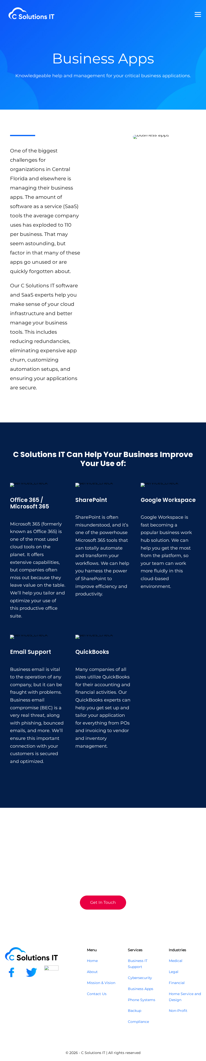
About (92, 971)
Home (92, 960)
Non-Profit (178, 1010)
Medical (175, 960)
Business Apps (140, 989)
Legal (173, 971)
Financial (177, 983)
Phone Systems (141, 1000)
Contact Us (97, 994)
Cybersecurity (140, 978)
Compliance (138, 1021)
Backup (134, 1010)
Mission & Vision (101, 983)
